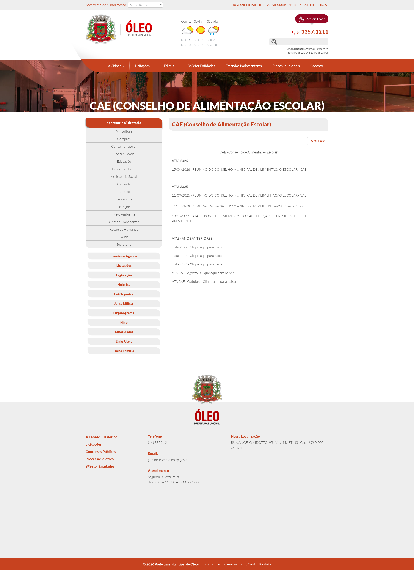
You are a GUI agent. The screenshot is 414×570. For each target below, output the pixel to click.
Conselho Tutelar (124, 146)
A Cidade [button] (114, 66)
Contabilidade (124, 154)
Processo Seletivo (100, 459)
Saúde (124, 237)
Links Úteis (124, 341)
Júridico (124, 191)
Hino (123, 322)
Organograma (123, 313)
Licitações (124, 207)
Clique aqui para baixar (207, 247)
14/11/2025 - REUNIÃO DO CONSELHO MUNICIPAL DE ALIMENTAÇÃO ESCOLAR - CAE (239, 205)
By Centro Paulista (257, 564)
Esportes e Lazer (124, 169)
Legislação (124, 275)
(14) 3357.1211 (159, 442)
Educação (124, 161)
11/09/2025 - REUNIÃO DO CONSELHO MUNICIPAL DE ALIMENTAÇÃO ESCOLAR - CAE (239, 195)
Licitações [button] (142, 66)
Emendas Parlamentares (244, 66)
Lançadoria (124, 199)
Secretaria (123, 244)
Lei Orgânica (123, 294)
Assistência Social (124, 176)
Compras (124, 139)
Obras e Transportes (124, 222)
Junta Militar (124, 303)
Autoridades (123, 332)
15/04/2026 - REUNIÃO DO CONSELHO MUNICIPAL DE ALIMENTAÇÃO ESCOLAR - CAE (239, 169)
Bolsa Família (124, 351)
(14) (311, 31)
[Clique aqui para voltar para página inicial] (124, 29)
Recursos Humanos (124, 229)
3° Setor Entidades (201, 66)
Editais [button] (169, 66)
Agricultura (124, 131)
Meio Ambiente (124, 214)
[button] (311, 20)
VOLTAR (318, 141)
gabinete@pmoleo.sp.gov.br (168, 460)
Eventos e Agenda (124, 256)
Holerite (124, 284)
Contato (316, 66)
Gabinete (124, 184)
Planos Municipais (286, 66)
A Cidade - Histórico (101, 437)
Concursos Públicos (101, 452)
